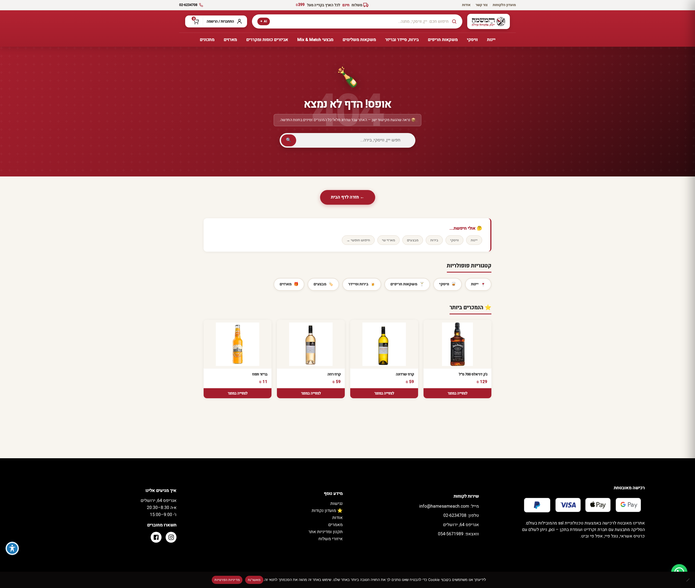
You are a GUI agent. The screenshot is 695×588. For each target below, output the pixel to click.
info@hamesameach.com (449, 506)
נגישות (336, 503)
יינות (474, 240)
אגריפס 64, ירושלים (461, 524)
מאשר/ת (254, 579)
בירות (434, 240)
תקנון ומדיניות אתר (325, 532)
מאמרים (335, 524)
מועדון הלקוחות (504, 4)
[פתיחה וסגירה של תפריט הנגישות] (12, 548)
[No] (688, 580)
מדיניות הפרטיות (227, 579)
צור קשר (482, 4)
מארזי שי (388, 240)
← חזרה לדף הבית (347, 197)
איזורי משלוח (330, 539)
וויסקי (454, 240)
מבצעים (412, 240)
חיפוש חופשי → (358, 240)
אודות (466, 4)
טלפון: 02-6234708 (461, 515)
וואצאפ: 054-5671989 (458, 534)
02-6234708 (188, 4)
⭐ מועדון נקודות (327, 510)
